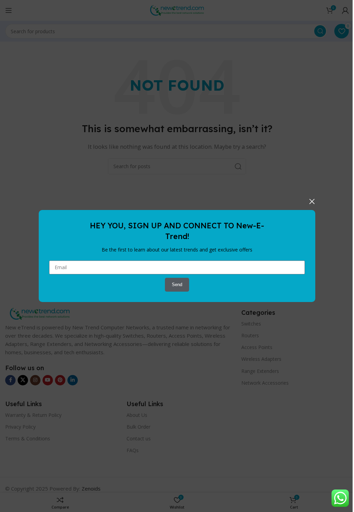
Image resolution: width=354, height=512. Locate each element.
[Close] (311, 201)
